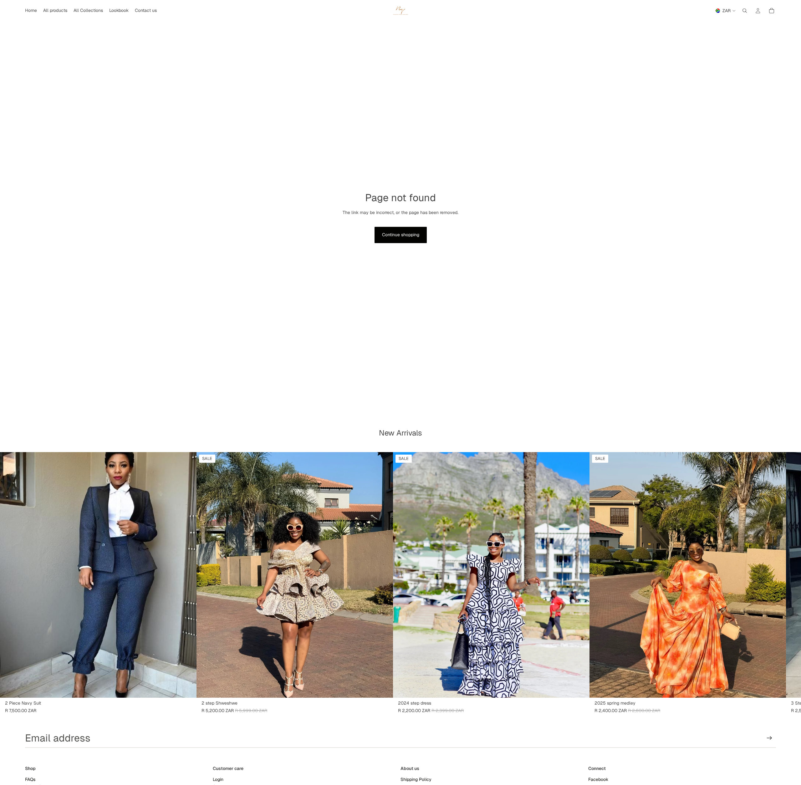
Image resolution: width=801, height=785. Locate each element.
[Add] (383, 688)
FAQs (30, 779)
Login (218, 779)
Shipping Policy (415, 779)
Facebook (598, 779)
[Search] (745, 11)
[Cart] (771, 11)
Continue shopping (400, 234)
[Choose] (186, 688)
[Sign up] (769, 738)
